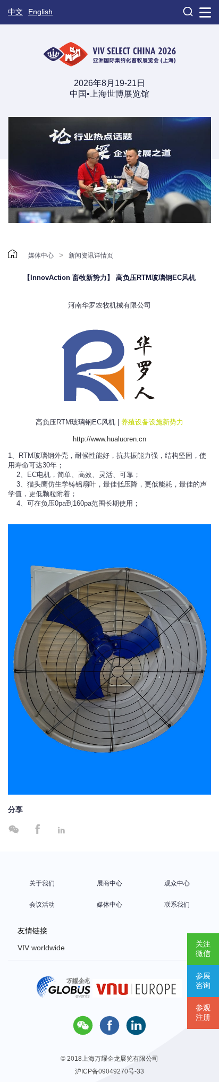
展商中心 (109, 883)
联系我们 (177, 904)
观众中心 (177, 883)
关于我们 (42, 883)
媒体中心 (41, 255)
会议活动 (42, 904)
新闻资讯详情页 (91, 255)
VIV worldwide (41, 947)
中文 (15, 11)
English (40, 11)
